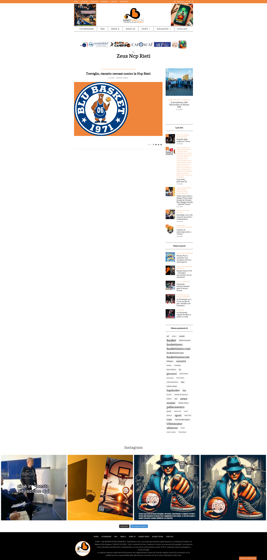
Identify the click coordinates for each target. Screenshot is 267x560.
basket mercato (184, 340)
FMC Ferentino (181, 162)
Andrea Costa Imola (183, 147)
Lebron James (172, 386)
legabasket (173, 390)
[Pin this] (161, 145)
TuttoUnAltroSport (182, 419)
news (183, 398)
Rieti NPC (127, 69)
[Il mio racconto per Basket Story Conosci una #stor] (167, 487)
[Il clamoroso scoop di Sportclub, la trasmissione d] (34, 487)
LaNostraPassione (172, 382)
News (145, 29)
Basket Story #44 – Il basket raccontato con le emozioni (184, 274)
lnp (184, 390)
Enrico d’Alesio (171, 369)
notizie (171, 402)
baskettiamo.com (178, 348)
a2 (168, 336)
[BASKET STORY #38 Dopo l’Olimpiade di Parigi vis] (100, 487)
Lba (182, 382)
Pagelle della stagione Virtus (183, 140)
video (186, 193)
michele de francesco (181, 394)
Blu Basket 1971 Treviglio (115, 69)
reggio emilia (177, 411)
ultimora (172, 427)
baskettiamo (175, 344)
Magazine (163, 29)
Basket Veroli (186, 160)
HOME (96, 537)
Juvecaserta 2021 (182, 227)
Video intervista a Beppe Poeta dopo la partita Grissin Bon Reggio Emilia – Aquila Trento (185, 200)
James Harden (184, 374)
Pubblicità (94, 1)
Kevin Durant (180, 378)
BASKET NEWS (144, 537)
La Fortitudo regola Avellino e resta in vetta (184, 315)
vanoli (183, 428)
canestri (181, 361)
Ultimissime (86, 29)
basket (171, 340)
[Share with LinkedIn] (158, 145)
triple (169, 419)
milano (169, 399)
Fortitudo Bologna (183, 295)
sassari (186, 411)
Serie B (190, 227)
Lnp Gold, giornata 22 (182, 180)
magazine (189, 266)
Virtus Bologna (182, 136)
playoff (169, 411)
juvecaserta (170, 378)
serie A (169, 415)
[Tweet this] (156, 145)
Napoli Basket (181, 99)
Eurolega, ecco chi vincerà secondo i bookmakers (185, 217)
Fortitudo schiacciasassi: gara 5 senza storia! (183, 287)
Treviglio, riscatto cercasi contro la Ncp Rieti (118, 73)
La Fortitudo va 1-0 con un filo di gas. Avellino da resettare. (184, 302)
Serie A (115, 29)
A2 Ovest (103, 69)
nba (175, 399)
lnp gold (169, 394)
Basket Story (181, 266)
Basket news (172, 99)
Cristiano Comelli (122, 78)
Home (76, 1)
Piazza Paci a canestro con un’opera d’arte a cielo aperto (184, 259)
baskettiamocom (175, 352)
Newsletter (124, 1)
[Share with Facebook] (153, 145)
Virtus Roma (182, 432)
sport (178, 415)
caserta (169, 365)
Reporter (104, 1)
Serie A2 (130, 29)
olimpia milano (183, 403)
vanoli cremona (171, 432)
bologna (170, 361)
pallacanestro (175, 407)
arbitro (174, 336)
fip (180, 369)
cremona (177, 365)
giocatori (172, 373)
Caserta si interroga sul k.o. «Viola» (184, 232)
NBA (102, 29)
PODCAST (182, 29)
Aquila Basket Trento (184, 149)
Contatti (114, 1)
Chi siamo (84, 1)
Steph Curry (188, 415)
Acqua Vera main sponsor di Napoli (179, 103)
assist (182, 336)
